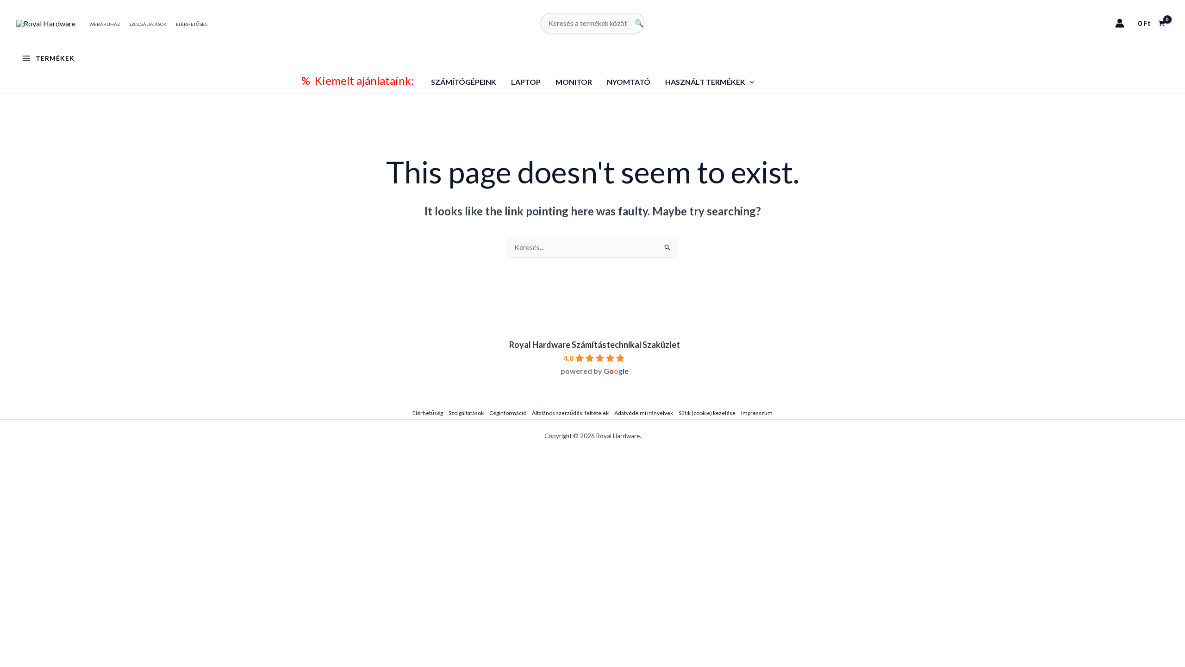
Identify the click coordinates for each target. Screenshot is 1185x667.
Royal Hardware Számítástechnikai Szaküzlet (594, 345)
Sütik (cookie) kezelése (707, 412)
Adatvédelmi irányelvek (643, 412)
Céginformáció (507, 412)
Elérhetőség (427, 412)
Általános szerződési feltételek (570, 412)
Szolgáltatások (466, 412)
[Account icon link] (1119, 23)
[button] (750, 81)
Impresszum (757, 412)
